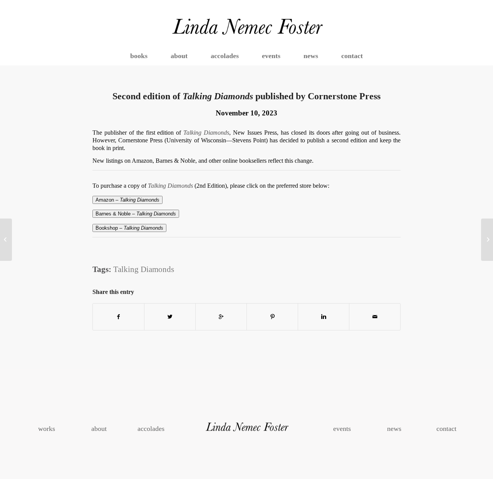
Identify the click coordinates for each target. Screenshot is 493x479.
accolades (151, 428)
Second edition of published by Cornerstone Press (246, 96)
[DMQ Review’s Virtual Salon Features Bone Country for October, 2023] (6, 240)
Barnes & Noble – (136, 214)
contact (446, 428)
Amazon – (127, 200)
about (99, 428)
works (46, 428)
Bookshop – (129, 228)
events (342, 428)
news (394, 428)
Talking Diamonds (143, 269)
